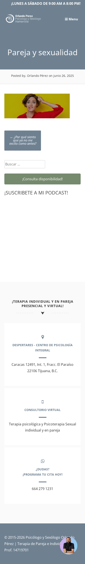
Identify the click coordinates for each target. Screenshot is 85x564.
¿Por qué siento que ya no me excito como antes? (22, 140)
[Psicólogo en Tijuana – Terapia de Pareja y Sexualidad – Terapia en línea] (23, 22)
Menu (73, 19)
